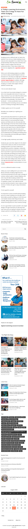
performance (10, 438)
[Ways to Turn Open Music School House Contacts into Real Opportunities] (4, 393)
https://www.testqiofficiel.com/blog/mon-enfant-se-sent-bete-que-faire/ (13, 432)
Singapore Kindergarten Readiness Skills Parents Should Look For (21, 349)
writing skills (14, 450)
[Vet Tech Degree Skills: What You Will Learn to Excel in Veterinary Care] (4, 401)
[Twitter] (18, 215)
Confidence (19, 421)
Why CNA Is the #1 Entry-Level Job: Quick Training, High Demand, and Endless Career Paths (21, 371)
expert (14, 427)
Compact (13, 421)
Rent (17, 442)
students (20, 446)
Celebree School (5, 421)
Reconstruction (10, 442)
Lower (19, 434)
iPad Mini (4, 434)
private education (6, 440)
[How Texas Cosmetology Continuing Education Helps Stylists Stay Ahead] (4, 266)
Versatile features (6, 450)
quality (3, 442)
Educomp (20, 425)
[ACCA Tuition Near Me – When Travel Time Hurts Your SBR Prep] (4, 408)
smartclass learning (6, 446)
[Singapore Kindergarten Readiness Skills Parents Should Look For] (21, 341)
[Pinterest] (21, 215)
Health (19, 427)
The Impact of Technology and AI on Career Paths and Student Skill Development (6, 350)
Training (16, 448)
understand (22, 448)
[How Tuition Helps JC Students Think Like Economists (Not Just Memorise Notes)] (7, 362)
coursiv (3, 423)
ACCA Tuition (5, 417)
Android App (18, 417)
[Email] (25, 215)
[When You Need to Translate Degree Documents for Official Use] (4, 386)
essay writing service (6, 427)
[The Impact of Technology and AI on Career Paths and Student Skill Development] (7, 341)
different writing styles (12, 423)
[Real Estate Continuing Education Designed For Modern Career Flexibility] (4, 239)
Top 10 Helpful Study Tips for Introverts (17, 477)
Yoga (20, 450)
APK (24, 417)
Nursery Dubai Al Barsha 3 (18, 436)
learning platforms (12, 434)
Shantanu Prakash (16, 444)
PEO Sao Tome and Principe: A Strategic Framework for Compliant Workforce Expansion (18, 256)
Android (11, 417)
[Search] (26, 2)
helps (24, 427)
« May (2, 516)
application (4, 419)
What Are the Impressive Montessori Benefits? (11, 464)
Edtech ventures (5, 425)
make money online (6, 436)
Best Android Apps (13, 419)
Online (3, 438)
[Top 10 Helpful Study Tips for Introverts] (4, 478)
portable (17, 438)
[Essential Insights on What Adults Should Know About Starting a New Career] (4, 248)
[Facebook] (14, 215)
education (13, 425)
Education (4, 7)
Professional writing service (18, 440)
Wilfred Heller (6, 16)
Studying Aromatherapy (7, 448)
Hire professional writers (7, 429)
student (14, 446)
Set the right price (6, 444)
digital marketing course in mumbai (12, 326)
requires (21, 442)
